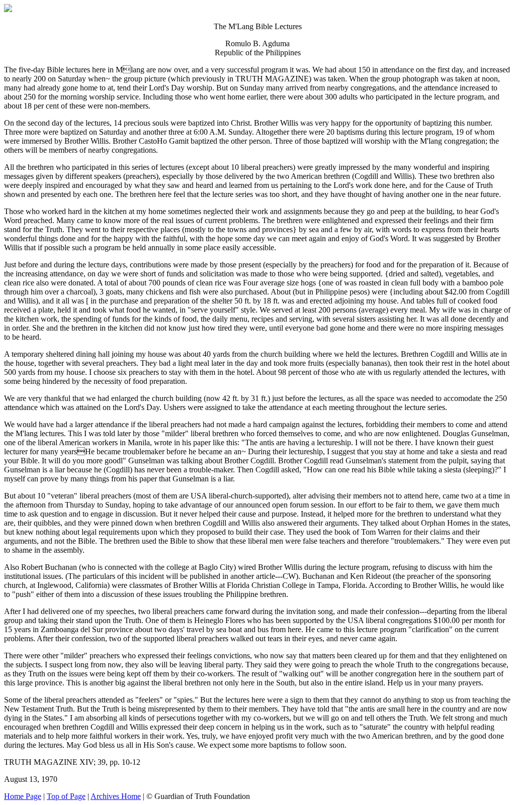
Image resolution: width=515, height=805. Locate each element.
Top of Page (66, 796)
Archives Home (116, 796)
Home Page (22, 796)
